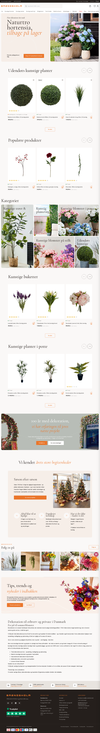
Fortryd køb (62, 719)
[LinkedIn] (15, 703)
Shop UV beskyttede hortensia (33, 56)
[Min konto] (98, 6)
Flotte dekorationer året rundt (16, 18)
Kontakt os (42, 443)
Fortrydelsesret (89, 726)
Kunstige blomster (9, 11)
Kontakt (61, 698)
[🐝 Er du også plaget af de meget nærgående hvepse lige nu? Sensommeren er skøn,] (69, 561)
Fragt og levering (63, 707)
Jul (2, 11)
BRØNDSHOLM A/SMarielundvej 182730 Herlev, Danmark (83, 704)
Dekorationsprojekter (93, 11)
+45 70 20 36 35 (17, 1)
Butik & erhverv (57, 11)
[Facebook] (11, 703)
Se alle (50, 129)
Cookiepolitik (82, 726)
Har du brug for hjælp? (6, 1)
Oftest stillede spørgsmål (65, 702)
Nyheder (75, 11)
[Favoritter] (95, 6)
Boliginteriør (40, 11)
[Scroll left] (84, 70)
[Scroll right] (89, 70)
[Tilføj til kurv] (33, 117)
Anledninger (66, 11)
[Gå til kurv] (90, 6)
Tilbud (80, 11)
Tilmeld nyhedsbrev (14, 605)
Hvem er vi (62, 700)
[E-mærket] (19, 703)
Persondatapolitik (74, 726)
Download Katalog (64, 717)
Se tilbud (29, 605)
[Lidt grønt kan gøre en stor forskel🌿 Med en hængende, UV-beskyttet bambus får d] (30, 561)
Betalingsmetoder (63, 705)
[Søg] (26, 6)
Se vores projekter (30, 497)
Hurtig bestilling (63, 712)
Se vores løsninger (56, 443)
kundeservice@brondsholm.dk (85, 698)
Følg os (94, 547)
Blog (85, 11)
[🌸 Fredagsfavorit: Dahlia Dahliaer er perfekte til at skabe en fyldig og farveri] (89, 561)
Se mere (17, 236)
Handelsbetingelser (65, 726)
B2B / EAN (61, 710)
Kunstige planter (20, 11)
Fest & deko (48, 11)
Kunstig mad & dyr (30, 11)
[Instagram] (8, 703)
